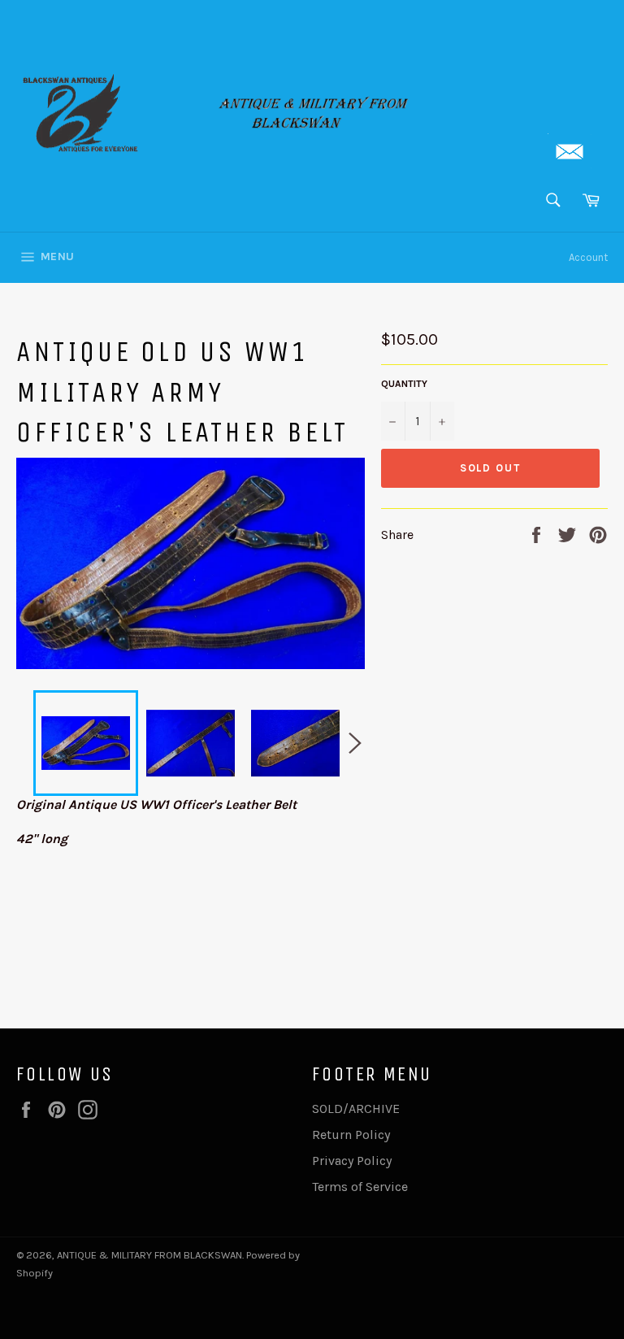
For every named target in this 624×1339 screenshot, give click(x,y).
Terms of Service (360, 1186)
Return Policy (351, 1134)
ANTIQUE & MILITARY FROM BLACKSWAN (149, 1255)
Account (588, 257)
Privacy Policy (352, 1160)
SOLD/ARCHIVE (356, 1108)
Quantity (404, 383)
